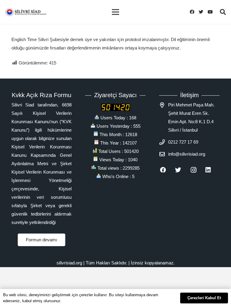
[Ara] (222, 12)
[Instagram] (196, 169)
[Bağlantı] (26, 11)
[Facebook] (193, 11)
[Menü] (115, 11)
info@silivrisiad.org (186, 153)
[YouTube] (211, 11)
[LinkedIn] (211, 169)
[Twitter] (202, 11)
